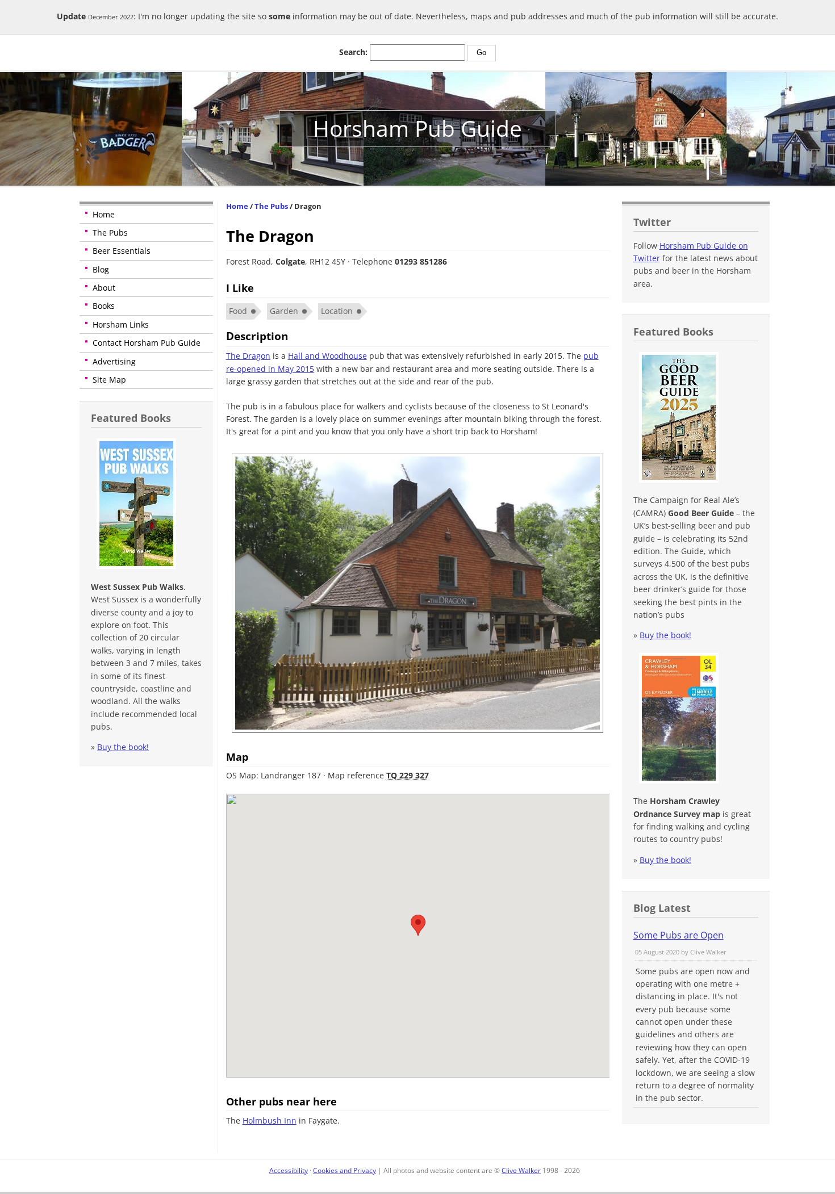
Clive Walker (521, 1170)
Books (104, 305)
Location (337, 310)
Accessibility (288, 1170)
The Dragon (248, 355)
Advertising (114, 361)
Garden (284, 310)
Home (104, 214)
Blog (101, 269)
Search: (353, 52)
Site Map (109, 379)
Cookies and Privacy (344, 1170)
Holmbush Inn (270, 1120)
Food (238, 310)
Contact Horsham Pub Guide (147, 342)
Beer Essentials (122, 250)
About (104, 287)
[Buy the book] (135, 565)
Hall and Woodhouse (327, 355)
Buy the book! (123, 746)
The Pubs (110, 232)
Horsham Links (121, 324)
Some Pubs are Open (678, 935)
